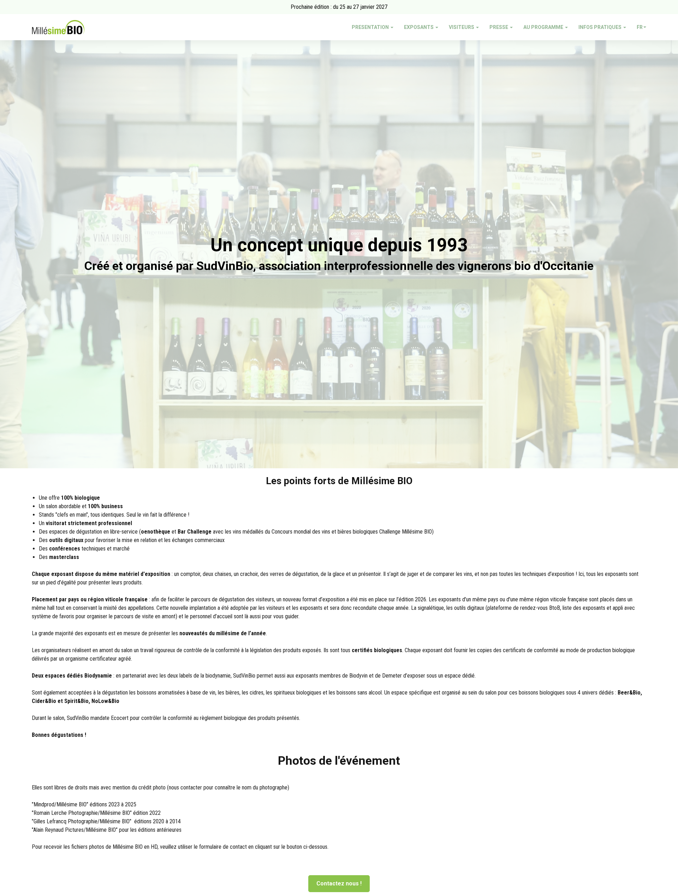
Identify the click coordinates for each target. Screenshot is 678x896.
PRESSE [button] (499, 27)
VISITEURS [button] (462, 27)
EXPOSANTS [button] (419, 27)
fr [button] (640, 27)
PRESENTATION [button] (371, 27)
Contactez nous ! (339, 883)
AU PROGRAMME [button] (543, 27)
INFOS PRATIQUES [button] (600, 27)
